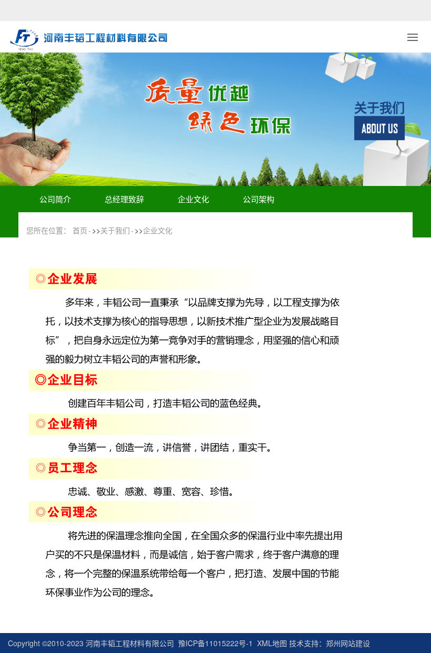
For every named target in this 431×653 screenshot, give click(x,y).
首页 (80, 230)
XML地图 (272, 643)
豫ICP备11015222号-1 (215, 643)
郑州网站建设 (348, 643)
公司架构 (258, 198)
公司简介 (55, 198)
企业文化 (193, 198)
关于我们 (115, 230)
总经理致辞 (124, 198)
